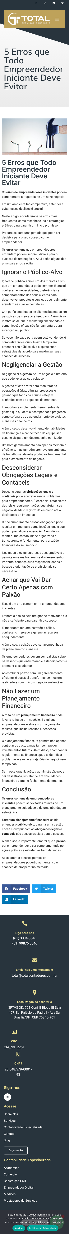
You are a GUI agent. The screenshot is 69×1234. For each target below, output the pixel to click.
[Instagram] (7, 1097)
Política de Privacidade (43, 1228)
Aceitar (18, 1228)
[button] (57, 19)
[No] (63, 1221)
